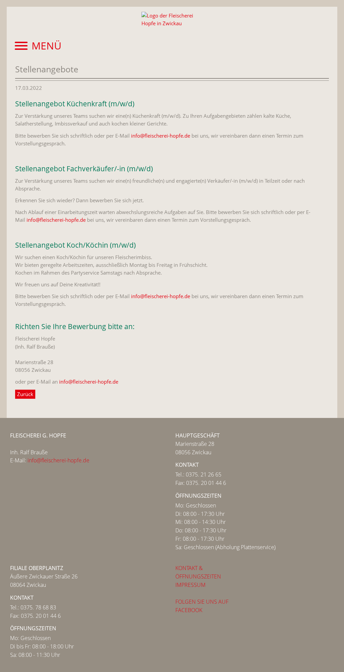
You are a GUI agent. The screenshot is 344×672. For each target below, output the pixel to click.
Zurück (25, 394)
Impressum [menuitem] (190, 585)
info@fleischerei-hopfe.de (160, 135)
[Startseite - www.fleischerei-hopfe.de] (172, 22)
